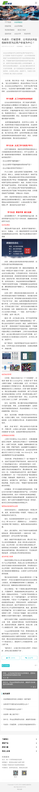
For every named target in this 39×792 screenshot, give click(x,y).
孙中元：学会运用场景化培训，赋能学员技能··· (20, 719)
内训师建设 (18, 22)
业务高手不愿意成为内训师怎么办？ (16, 704)
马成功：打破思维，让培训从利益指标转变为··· (20, 724)
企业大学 (17, 34)
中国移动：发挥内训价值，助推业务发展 (15, 767)
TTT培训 (8, 22)
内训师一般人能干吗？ (11, 714)
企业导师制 (18, 26)
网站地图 (19, 789)
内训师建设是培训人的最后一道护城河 (17, 699)
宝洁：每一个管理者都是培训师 (12, 759)
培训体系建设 (9, 30)
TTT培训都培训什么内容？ (13, 709)
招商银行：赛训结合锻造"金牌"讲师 (13, 762)
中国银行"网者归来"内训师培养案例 (13, 765)
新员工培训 (22, 30)
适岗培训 (8, 34)
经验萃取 (8, 26)
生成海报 (6, 665)
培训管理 (27, 34)
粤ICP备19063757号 (20, 787)
